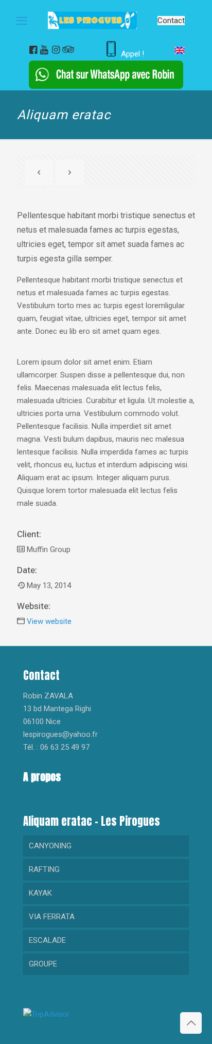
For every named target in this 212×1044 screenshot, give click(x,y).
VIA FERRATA (52, 916)
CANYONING (50, 845)
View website (49, 621)
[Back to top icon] (191, 1023)
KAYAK (40, 893)
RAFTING (44, 869)
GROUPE (43, 964)
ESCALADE (47, 940)
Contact (171, 20)
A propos (42, 777)
